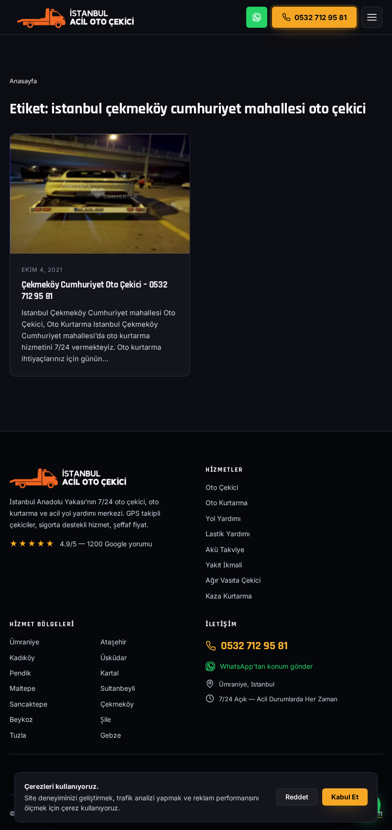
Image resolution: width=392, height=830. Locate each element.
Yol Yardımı (223, 518)
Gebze (110, 735)
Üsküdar (113, 657)
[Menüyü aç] (371, 17)
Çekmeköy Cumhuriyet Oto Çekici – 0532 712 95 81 (94, 291)
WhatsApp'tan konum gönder (266, 666)
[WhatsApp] (256, 17)
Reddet (296, 797)
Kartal (109, 673)
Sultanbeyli (117, 688)
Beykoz (21, 719)
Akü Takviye (225, 549)
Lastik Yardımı (228, 534)
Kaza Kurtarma (229, 596)
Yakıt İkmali (224, 565)
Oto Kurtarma (227, 502)
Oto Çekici (222, 487)
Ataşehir (113, 642)
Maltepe (22, 688)
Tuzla (18, 735)
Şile (105, 719)
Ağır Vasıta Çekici (233, 580)
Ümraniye (24, 642)
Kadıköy (22, 657)
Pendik (20, 673)
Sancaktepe (28, 704)
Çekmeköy (117, 704)
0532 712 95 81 (254, 646)
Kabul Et (345, 797)
